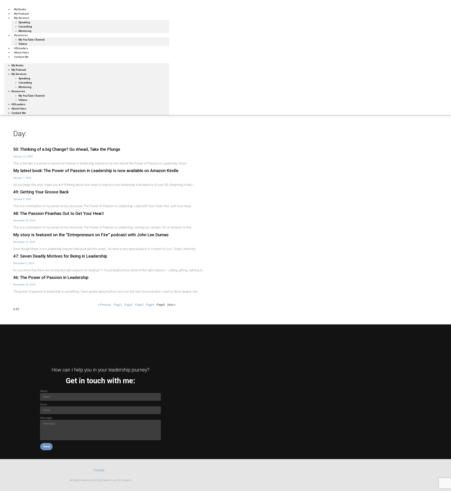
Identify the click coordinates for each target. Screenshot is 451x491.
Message (46, 418)
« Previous (104, 304)
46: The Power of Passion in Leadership (50, 277)
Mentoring (24, 87)
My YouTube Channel (31, 39)
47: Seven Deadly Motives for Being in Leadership (60, 256)
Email (43, 404)
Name (43, 391)
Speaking (24, 22)
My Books (17, 65)
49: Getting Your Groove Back (41, 192)
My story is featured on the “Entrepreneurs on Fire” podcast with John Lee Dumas (91, 234)
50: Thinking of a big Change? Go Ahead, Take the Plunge (66, 149)
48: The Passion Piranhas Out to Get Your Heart (58, 213)
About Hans (18, 108)
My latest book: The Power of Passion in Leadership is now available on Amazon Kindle (95, 170)
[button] (86, 61)
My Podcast (18, 69)
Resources (21, 35)
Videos (22, 100)
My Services (21, 18)
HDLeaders (18, 104)
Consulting (25, 82)
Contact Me (21, 57)
